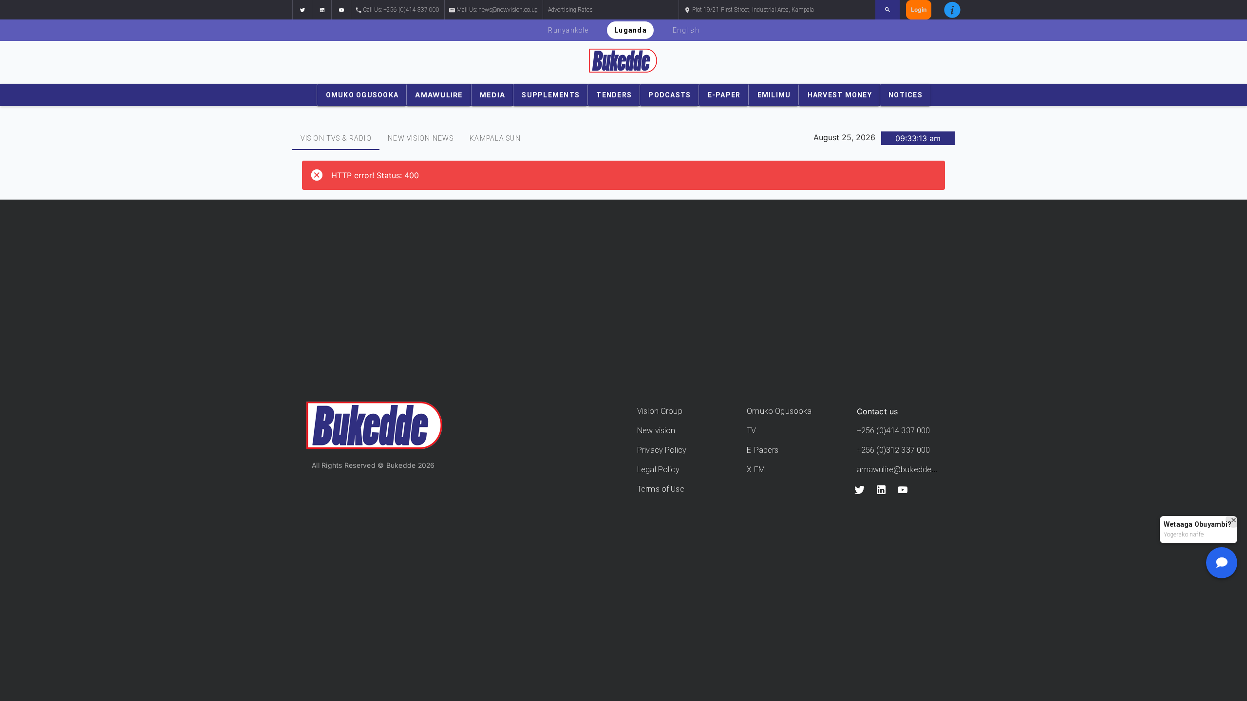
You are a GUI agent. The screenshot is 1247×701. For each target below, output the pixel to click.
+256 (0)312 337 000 (893, 450)
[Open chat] (1221, 562)
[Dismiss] (1233, 520)
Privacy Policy (661, 450)
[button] (302, 9)
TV (751, 430)
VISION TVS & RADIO (336, 138)
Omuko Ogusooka (779, 411)
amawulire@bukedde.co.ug (905, 469)
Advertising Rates (570, 9)
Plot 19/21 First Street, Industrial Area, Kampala (752, 9)
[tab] (335, 138)
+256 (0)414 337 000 (893, 430)
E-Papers (762, 450)
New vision (656, 430)
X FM (756, 469)
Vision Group (659, 411)
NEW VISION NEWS (420, 138)
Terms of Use (660, 489)
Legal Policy (658, 469)
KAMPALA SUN (495, 138)
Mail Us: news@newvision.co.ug (497, 9)
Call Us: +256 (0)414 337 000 (401, 9)
